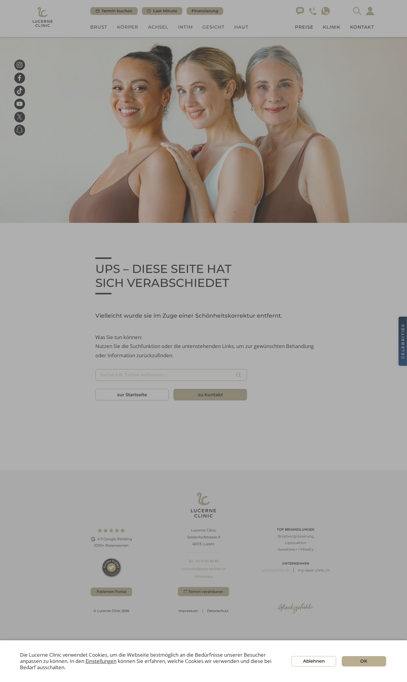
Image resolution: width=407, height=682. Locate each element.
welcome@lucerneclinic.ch (203, 569)
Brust (98, 27)
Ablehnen (314, 661)
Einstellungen (101, 661)
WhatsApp (204, 576)
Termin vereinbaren (205, 591)
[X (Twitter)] (19, 116)
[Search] (357, 11)
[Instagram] (19, 65)
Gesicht (213, 27)
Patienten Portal (111, 591)
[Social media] (19, 130)
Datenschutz (218, 611)
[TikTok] (19, 91)
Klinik (332, 27)
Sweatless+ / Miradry (296, 549)
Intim (185, 27)
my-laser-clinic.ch (314, 570)
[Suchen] (239, 375)
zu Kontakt (210, 394)
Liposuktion (295, 542)
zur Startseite (132, 394)
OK (363, 661)
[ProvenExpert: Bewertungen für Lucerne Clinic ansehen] (111, 567)
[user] (370, 11)
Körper (128, 27)
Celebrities (402, 341)
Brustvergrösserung (296, 536)
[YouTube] (19, 104)
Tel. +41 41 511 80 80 (203, 561)
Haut (241, 27)
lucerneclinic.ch (275, 570)
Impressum (188, 611)
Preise (304, 27)
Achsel (158, 27)
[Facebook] (19, 77)
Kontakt (362, 27)
